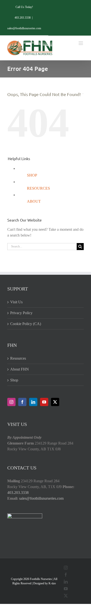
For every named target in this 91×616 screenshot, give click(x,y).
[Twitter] (55, 402)
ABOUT (34, 201)
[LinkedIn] (33, 402)
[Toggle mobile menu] (81, 43)
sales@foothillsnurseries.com (24, 28)
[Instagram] (11, 402)
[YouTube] (44, 402)
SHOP (32, 175)
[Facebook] (22, 402)
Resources (18, 358)
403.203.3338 (18, 492)
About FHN (19, 369)
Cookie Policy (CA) (25, 324)
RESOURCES (38, 188)
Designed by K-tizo (44, 583)
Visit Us (16, 302)
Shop (14, 380)
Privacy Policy (21, 313)
